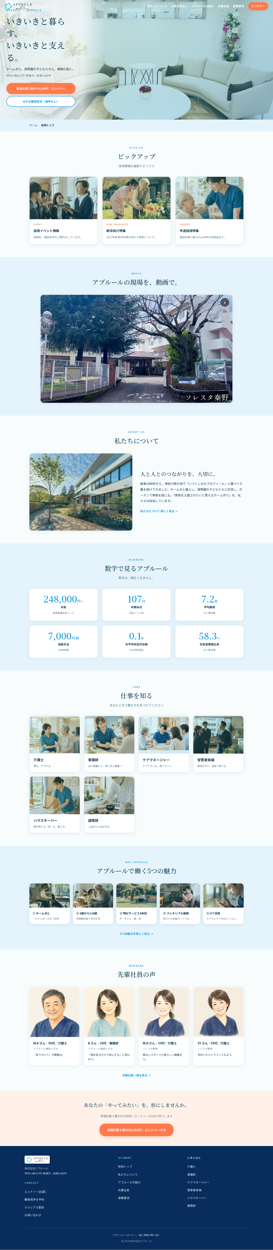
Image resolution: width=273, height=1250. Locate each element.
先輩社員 (223, 6)
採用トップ (125, 1166)
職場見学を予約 (34, 1199)
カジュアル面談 (34, 1207)
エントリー (258, 6)
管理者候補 (194, 1190)
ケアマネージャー (198, 1182)
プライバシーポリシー (124, 1235)
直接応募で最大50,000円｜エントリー (40, 88)
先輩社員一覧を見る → (136, 1075)
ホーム (33, 125)
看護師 (191, 1174)
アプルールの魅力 (202, 6)
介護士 (191, 1166)
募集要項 (238, 6)
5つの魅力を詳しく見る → (136, 934)
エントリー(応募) (35, 1192)
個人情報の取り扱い (149, 1235)
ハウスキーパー (197, 1198)
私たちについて (157, 6)
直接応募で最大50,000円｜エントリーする (136, 1130)
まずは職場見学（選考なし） (41, 101)
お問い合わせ (33, 1215)
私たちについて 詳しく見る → (159, 511)
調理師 (191, 1206)
